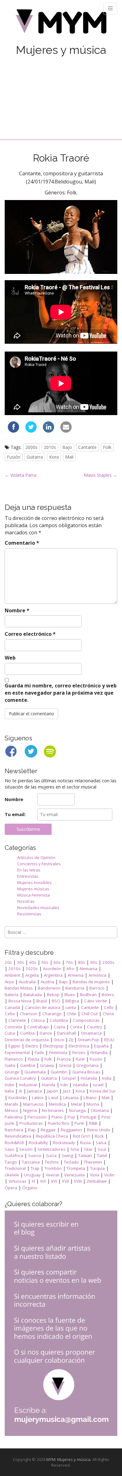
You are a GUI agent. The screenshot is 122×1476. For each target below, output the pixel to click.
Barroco (96, 988)
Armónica (97, 975)
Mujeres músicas (33, 889)
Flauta (33, 1059)
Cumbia (27, 1033)
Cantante (87, 447)
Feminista (58, 1052)
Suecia (34, 1155)
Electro (31, 1046)
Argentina (53, 975)
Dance (46, 1033)
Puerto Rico (58, 1123)
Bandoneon (49, 988)
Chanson (28, 1013)
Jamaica (34, 1091)
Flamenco (14, 1059)
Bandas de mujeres (91, 982)
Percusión (37, 1117)
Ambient (12, 975)
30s (20, 962)
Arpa (9, 982)
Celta (10, 1013)
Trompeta (76, 1168)
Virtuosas (17, 1181)
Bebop (53, 994)
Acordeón (52, 968)
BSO (56, 1001)
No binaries (53, 1110)
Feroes (78, 1052)
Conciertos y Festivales (39, 864)
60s (57, 962)
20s (8, 962)
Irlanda (48, 1085)
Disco (59, 1039)
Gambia (27, 1065)
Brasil (41, 1001)
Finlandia (99, 1052)
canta (70, 1007)
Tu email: (15, 814)
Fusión (13, 457)
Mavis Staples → (100, 475)
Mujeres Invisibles (34, 882)
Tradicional (15, 1168)
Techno (52, 1162)
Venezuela (74, 1175)
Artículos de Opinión (36, 857)
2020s (32, 968)
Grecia (65, 1065)
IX (20, 1091)
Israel (98, 1085)
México (11, 1110)
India (106, 1078)
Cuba (10, 1033)
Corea (76, 1027)
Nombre (17, 610)
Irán (64, 1085)
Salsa (101, 1142)
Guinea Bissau (86, 1072)
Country (94, 1027)
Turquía (97, 1168)
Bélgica (72, 1001)
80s (81, 962)
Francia (64, 1059)
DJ (71, 1039)
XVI (54, 1181)
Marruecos (33, 1104)
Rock (99, 1136)
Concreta (13, 1027)
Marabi (11, 1104)
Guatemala (35, 1072)
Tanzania (31, 1162)
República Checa (52, 1136)
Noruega (77, 1110)
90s (93, 962)
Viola (94, 1175)
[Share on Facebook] (13, 430)
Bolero (108, 994)
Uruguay (32, 1175)
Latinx (37, 1097)
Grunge (12, 1072)
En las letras (28, 870)
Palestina (14, 1117)
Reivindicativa (18, 1136)
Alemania (88, 968)
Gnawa (47, 1065)
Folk (107, 447)
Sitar (88, 1149)
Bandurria (74, 988)
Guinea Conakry (20, 1078)
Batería (11, 994)
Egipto (14, 1046)
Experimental (17, 1052)
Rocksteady (64, 1142)
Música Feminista (33, 895)
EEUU (109, 1039)
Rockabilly (38, 1142)
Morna (93, 1104)
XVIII (78, 1181)
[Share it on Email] (66, 430)
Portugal (88, 1117)
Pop (71, 1117)
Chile (71, 1013)
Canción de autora (42, 1007)
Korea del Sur (103, 1091)
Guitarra (35, 457)
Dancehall (66, 1033)
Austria (47, 982)
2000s (31, 447)
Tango (11, 1162)
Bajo (67, 447)
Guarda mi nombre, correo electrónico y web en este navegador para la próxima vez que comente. (61, 692)
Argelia (32, 975)
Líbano (90, 1097)
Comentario (22, 542)
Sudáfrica (14, 1155)
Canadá (12, 1007)
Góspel (69, 1078)
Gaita (10, 1065)
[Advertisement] (61, 91)
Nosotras (26, 901)
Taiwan (85, 1155)
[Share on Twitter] (31, 430)
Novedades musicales (38, 907)
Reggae (48, 1130)
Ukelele (12, 1175)
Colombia (59, 1020)
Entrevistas (27, 876)
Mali (69, 457)
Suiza (51, 1155)
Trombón (53, 1168)
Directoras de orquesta (27, 1039)
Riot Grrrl (81, 1136)
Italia (9, 1091)
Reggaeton (71, 1130)
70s (69, 962)
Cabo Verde (95, 1001)
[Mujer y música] (61, 23)
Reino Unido (98, 1130)
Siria (74, 1149)
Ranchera (14, 1130)
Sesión (26, 1149)
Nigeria (30, 1110)
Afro (70, 968)
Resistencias (29, 914)
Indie (9, 1085)
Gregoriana (87, 1065)
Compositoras (86, 1020)
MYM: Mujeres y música (68, 1459)
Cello (109, 1007)
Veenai (52, 1175)
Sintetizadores (51, 1149)
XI (33, 1181)
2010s (50, 447)
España (101, 1046)
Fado (39, 1052)
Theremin (93, 1162)
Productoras (31, 1123)
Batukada (32, 994)
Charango (52, 1013)
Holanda (89, 1078)
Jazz (67, 1091)
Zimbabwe (97, 1181)
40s (32, 962)
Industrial (28, 1085)
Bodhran (88, 994)
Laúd (53, 1097)
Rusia (85, 1142)
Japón (52, 1091)
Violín (109, 1175)
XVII (65, 1181)
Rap (32, 1130)
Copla (59, 1027)
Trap (35, 1168)
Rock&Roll (14, 1142)
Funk (80, 1059)
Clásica (38, 1020)
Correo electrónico (30, 633)
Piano (57, 1117)
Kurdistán (17, 1097)
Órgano (29, 1188)
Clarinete (17, 1020)
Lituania (71, 1097)
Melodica (57, 1104)
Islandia (80, 1085)
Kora (54, 457)
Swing (67, 1155)
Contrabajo (38, 1027)
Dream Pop (88, 1039)
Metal (76, 1104)
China (108, 1013)
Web (10, 657)
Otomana (100, 1110)
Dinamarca (91, 1033)
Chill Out (89, 1013)
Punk (79, 1123)
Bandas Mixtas (19, 988)
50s (44, 962)
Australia (27, 982)
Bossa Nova (19, 1001)
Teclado (71, 1162)
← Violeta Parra (20, 475)
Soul (102, 1149)
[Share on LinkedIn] (48, 430)
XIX (43, 1181)
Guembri (59, 1072)
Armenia (76, 975)
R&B (93, 1123)
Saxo (9, 1149)
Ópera (11, 1188)
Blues (69, 994)
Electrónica (79, 1046)
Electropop (53, 1046)
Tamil (102, 1155)
